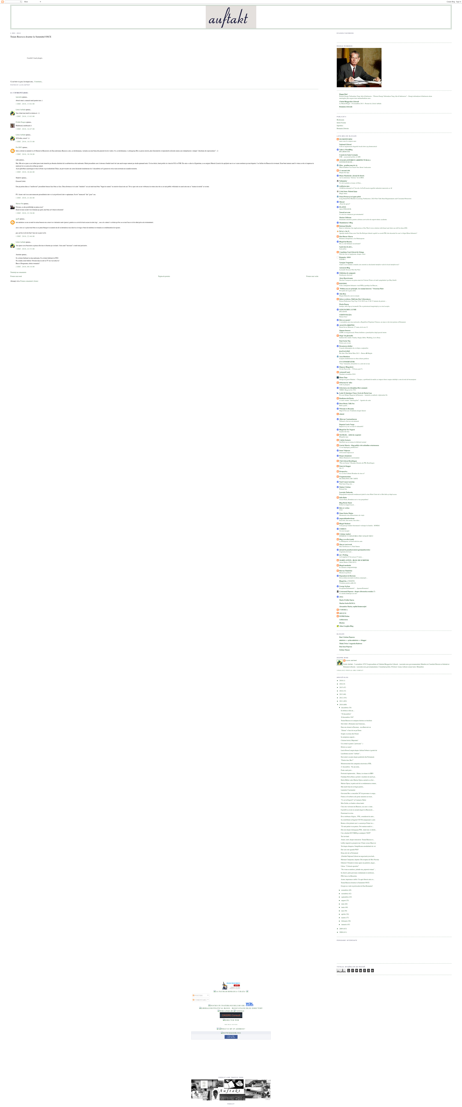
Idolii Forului (341, 122)
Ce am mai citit (344, 170)
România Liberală (345, 107)
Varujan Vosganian (346, 262)
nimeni (341, 414)
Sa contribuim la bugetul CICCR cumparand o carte (358, 820)
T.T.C (341, 510)
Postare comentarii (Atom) (29, 281)
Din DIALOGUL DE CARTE (348, 478)
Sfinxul (341, 202)
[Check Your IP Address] (232, 1029)
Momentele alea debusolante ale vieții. (352, 515)
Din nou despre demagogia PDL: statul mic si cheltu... (358, 830)
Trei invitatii (345, 836)
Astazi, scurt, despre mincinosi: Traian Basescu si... (357, 839)
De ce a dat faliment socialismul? (350, 244)
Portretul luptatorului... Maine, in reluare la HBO (357, 773)
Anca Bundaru (344, 356)
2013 (341, 694)
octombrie (345, 893)
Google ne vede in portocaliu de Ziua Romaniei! (357, 886)
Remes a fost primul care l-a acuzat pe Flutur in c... (357, 823)
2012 (341, 698)
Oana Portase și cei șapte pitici (350, 196)
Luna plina (342, 249)
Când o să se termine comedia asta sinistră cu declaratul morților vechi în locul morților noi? (369, 264)
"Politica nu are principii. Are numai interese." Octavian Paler (361, 288)
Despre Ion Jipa (344, 172)
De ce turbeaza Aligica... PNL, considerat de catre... (358, 816)
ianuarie (344, 924)
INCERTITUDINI (345, 139)
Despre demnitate (345, 456)
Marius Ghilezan (345, 217)
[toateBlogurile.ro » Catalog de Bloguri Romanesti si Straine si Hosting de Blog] (247, 991)
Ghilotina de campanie (347, 273)
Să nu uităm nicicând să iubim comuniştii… (353, 578)
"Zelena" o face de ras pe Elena (351, 730)
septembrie (345, 897)
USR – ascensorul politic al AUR (349, 157)
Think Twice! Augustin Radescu (350, 643)
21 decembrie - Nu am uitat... (350, 767)
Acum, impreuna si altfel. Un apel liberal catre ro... (357, 879)
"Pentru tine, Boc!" (347, 760)
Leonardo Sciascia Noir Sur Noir (349, 270)
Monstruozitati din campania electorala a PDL (356, 763)
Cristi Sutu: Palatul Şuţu (348, 191)
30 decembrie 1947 (347, 717)
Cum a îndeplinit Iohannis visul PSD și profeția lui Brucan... (358, 285)
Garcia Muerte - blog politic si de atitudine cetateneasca (359, 445)
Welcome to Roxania (346, 408)
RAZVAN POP (344, 351)
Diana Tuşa (343, 377)
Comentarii (200, 1000)
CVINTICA (343, 610)
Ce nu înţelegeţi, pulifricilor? (348, 447)
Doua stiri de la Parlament (349, 853)
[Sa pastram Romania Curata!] (230, 991)
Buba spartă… (344, 405)
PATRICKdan (344, 616)
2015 (341, 687)
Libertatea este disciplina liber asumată (353, 388)
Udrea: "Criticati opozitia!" (350, 866)
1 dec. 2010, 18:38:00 (25, 154)
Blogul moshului (345, 565)
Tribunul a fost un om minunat (349, 421)
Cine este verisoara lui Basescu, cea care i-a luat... (357, 806)
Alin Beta (342, 294)
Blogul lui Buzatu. (345, 241)
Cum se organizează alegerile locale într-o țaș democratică (358, 146)
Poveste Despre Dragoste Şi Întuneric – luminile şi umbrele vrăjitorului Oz (363, 395)
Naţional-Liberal (345, 144)
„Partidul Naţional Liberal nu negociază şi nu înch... (358, 856)
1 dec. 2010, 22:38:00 (25, 213)
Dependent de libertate (347, 576)
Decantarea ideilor (346, 346)
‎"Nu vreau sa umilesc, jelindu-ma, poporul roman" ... (358, 869)
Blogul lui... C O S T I (346, 581)
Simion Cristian (345, 487)
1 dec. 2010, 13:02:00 (25, 104)
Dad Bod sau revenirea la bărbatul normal (352, 442)
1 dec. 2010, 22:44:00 (25, 236)
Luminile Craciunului (348, 790)
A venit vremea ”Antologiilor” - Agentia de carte (355, 400)
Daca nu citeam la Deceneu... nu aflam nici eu (356, 727)
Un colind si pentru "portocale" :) (352, 743)
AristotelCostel (344, 372)
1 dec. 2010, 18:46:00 (25, 172)
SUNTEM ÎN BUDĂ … (346, 162)
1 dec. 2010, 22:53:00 (25, 249)
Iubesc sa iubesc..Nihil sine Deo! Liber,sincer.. (355, 299)
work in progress (344, 384)
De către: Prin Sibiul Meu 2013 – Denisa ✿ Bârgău (355, 353)
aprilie (343, 914)
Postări (198, 995)
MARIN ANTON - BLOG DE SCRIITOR (354, 560)
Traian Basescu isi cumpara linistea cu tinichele (356, 720)
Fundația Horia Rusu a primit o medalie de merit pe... (358, 777)
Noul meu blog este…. (346, 484)
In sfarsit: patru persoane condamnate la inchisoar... (358, 873)
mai (342, 911)
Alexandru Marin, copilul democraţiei (352, 606)
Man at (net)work (345, 544)
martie (343, 917)
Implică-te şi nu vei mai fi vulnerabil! (351, 426)
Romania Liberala (343, 128)
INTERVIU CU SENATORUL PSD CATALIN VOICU (356, 536)
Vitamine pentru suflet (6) (347, 583)
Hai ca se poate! (344, 320)
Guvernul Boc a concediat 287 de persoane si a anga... (358, 793)
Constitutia (38, 81)
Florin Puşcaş (344, 304)
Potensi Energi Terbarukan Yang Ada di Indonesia (355, 96)
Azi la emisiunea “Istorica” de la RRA (351, 178)
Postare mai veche (312, 276)
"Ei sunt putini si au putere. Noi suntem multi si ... (357, 826)
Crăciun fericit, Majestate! (349, 740)
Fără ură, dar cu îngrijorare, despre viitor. (352, 254)
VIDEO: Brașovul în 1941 (347, 390)
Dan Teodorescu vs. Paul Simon (349, 546)
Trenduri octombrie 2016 (347, 374)
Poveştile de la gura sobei (347, 290)
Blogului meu (343, 437)
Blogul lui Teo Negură (347, 429)
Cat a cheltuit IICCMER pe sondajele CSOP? (356, 833)
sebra (341, 597)
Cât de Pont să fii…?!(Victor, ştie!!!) (350, 369)
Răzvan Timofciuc (345, 570)
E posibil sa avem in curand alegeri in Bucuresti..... (357, 810)
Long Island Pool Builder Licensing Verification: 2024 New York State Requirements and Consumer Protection (375, 198)
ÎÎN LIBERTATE (344, 151)
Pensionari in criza (347, 813)
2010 (341, 704)
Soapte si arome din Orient (350, 734)
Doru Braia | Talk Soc (347, 403)
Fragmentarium (345, 476)
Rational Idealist (345, 226)
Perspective (343, 471)
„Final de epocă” (344, 204)
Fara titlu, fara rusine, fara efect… (350, 520)
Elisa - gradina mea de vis (348, 165)
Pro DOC (19, 147)
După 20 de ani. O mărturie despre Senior (352, 411)
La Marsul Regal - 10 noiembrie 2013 (351, 103)
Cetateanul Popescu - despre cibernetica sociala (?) (357, 591)
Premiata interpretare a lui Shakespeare (351, 238)
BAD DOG (343, 283)
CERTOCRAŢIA (345, 315)
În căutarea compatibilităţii (348, 567)
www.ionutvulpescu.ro (346, 452)
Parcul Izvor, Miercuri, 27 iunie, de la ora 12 (353, 327)
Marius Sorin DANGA (347, 603)
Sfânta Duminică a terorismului (349, 458)
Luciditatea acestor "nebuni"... (351, 753)
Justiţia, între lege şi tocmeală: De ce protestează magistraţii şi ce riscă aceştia (364, 306)
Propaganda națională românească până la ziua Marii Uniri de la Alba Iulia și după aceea (368, 494)
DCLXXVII (343, 311)
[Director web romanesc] (249, 1005)
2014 (341, 691)
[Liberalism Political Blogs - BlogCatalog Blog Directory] (231, 1008)
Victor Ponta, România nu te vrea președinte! (353, 499)
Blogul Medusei (344, 523)
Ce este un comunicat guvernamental (351, 214)
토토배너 (342, 259)
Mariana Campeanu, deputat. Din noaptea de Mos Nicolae (360, 859)
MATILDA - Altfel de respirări (350, 435)
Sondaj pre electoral (345, 275)
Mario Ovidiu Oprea (346, 600)
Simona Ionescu (344, 330)
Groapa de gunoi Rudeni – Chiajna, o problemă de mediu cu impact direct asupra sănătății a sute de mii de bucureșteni (377, 379)
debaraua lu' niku (345, 382)
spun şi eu (342, 613)
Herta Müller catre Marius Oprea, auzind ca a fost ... (358, 780)
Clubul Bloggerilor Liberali (349, 101)
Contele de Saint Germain (348, 155)
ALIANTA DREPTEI (346, 325)
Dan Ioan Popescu (345, 646)
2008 (341, 932)
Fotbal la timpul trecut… (347, 505)
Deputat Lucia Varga (346, 424)
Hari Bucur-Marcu (346, 236)
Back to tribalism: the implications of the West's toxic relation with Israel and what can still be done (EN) (373, 228)
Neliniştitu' (343, 181)
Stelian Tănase (344, 650)
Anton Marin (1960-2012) (347, 562)
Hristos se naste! (346, 747)
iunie (343, 907)
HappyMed (343, 94)
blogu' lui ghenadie (346, 335)
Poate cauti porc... (347, 770)
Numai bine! (343, 317)
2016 (341, 684)
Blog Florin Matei (345, 503)
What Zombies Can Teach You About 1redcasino (355, 167)
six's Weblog (343, 555)
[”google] (239, 1011)
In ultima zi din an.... (347, 710)
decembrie (345, 707)
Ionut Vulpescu (344, 450)
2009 (341, 928)
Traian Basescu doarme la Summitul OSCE (30, 36)
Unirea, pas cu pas (345, 343)
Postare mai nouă (16, 276)
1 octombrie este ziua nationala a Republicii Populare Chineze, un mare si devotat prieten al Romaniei (372, 322)
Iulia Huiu (343, 497)
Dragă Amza (343, 193)
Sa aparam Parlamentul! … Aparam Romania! (354, 588)
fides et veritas (344, 508)
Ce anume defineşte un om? (348, 593)
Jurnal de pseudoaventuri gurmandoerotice (354, 550)
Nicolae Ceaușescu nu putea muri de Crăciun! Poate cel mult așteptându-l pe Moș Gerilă (367, 280)
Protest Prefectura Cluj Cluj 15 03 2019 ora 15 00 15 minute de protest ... (363, 301)
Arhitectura (343, 619)
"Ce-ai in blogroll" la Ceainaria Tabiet (353, 800)
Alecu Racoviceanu (346, 278)
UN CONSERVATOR (347, 362)
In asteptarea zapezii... (348, 737)
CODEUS (342, 529)
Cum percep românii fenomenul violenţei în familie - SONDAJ (359, 525)
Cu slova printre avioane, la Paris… (350, 183)
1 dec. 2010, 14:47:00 (25, 129)
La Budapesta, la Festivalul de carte (350, 541)
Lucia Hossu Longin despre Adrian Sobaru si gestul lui (359, 750)
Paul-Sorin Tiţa (344, 341)
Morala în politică (345, 573)
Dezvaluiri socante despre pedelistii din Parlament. (358, 757)
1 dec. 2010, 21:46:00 (25, 198)
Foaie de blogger (345, 466)
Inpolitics (340, 125)
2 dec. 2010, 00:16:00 (25, 266)
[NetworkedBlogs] (231, 1033)
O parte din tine (344, 431)
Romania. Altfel (345, 257)
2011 (341, 701)
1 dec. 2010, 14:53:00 (25, 141)
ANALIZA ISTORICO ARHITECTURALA (355, 160)
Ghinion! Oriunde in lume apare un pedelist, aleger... (358, 863)
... (339, 416)
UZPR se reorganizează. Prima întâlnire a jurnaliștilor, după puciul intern (362, 332)
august (343, 900)
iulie (343, 904)
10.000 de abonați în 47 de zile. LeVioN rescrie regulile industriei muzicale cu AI (365, 188)
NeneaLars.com (344, 212)
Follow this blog (231, 1036)
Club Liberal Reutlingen (348, 461)
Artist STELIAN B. (345, 209)
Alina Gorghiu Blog (346, 626)
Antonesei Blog (344, 268)
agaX (17, 219)
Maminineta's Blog (346, 222)
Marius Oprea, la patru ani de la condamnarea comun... (359, 783)
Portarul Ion (343, 489)
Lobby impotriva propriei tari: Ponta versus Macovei (358, 843)
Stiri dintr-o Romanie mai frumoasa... (353, 724)
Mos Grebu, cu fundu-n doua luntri (352, 803)
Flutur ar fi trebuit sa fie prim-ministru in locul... (357, 796)
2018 (341, 680)
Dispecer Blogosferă (346, 367)
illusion (342, 623)
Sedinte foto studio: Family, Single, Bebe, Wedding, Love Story (359, 337)
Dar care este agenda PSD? (350, 849)
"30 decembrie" (346, 714)
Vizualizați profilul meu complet (350, 670)
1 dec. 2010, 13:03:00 (25, 116)
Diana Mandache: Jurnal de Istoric (351, 175)
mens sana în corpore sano (347, 141)
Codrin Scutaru (345, 440)
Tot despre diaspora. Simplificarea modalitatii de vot (358, 846)
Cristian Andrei (345, 534)
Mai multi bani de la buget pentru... (352, 787)
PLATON (342, 207)
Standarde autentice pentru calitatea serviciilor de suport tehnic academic (363, 219)
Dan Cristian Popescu (347, 637)
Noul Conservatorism (346, 482)
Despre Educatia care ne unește (349, 296)
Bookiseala (340, 120)
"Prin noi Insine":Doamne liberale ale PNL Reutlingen (356, 463)
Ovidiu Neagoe (21, 122)
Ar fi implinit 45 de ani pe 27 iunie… (351, 557)
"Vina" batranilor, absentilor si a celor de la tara (354, 364)
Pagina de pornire (164, 276)
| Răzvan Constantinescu (348, 419)
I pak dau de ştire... (346, 247)
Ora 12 (341, 468)
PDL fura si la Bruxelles (349, 876)
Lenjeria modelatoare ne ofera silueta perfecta (354, 358)
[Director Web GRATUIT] (225, 1011)
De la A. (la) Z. (344, 231)
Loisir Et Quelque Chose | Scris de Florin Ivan (355, 393)
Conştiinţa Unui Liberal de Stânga (351, 252)
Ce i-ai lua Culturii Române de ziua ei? (352, 473)
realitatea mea (344, 186)
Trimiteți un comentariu (18, 272)
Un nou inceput (344, 531)
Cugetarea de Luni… (346, 552)
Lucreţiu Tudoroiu (346, 492)
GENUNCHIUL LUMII (347, 309)
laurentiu (19, 97)
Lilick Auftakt (20, 109)
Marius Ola (19, 203)
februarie (344, 921)
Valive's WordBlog (346, 149)
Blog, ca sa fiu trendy (346, 539)
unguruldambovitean (346, 518)
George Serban (344, 586)
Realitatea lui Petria (346, 398)
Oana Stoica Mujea (346, 513)
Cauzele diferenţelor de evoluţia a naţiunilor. (353, 348)
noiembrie (345, 890)
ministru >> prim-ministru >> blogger (352, 640)
